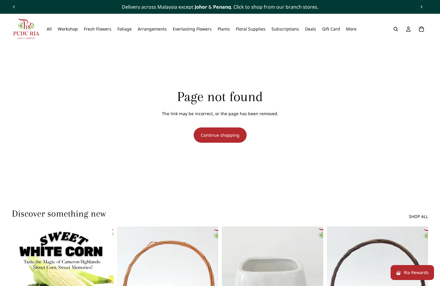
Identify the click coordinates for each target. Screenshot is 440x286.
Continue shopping (220, 135)
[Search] (395, 29)
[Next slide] (421, 6)
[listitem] (351, 29)
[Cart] (421, 29)
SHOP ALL (418, 216)
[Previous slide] (14, 6)
